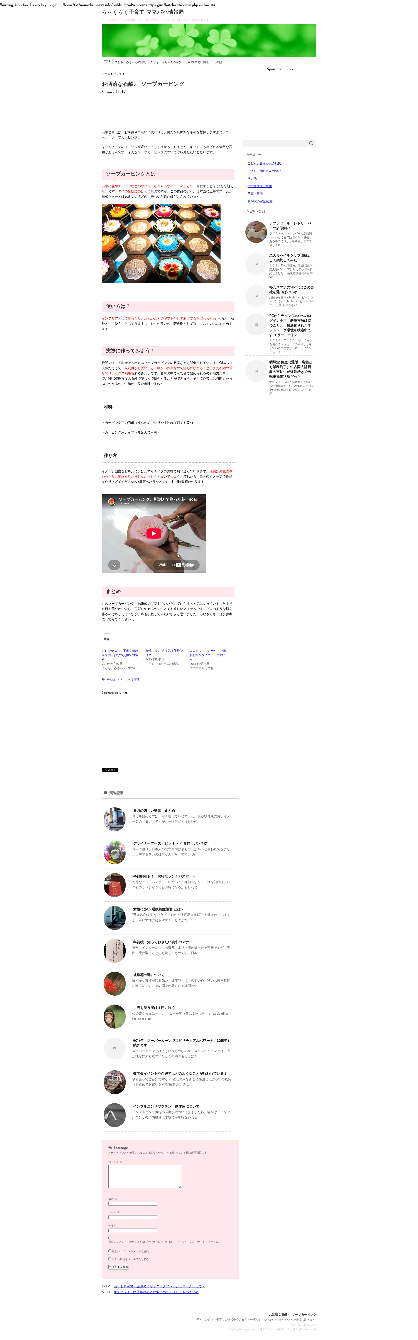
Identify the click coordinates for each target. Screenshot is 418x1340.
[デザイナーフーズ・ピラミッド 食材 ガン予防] (115, 862)
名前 (112, 1199)
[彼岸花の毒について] (115, 994)
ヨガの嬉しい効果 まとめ (154, 811)
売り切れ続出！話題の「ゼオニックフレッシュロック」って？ (159, 1286)
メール (114, 1212)
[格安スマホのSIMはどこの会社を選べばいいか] (256, 305)
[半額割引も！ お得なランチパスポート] (115, 895)
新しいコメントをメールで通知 (130, 1251)
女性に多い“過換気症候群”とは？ (158, 909)
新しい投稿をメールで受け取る (130, 1259)
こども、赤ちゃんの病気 (130, 62)
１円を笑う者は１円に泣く (154, 1008)
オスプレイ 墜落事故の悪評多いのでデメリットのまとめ (156, 1292)
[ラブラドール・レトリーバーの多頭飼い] (256, 241)
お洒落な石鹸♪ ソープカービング (292, 1314)
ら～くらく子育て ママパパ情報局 (143, 12)
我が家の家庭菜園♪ (260, 201)
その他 (217, 62)
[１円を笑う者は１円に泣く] (115, 1027)
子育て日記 (255, 194)
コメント (115, 1162)
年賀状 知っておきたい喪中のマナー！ (164, 942)
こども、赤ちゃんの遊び (166, 62)
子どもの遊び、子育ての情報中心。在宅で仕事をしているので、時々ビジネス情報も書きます (255, 1319)
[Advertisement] (168, 110)
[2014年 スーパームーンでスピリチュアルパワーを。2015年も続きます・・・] (115, 1057)
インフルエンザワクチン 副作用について (166, 1106)
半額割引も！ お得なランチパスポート (164, 876)
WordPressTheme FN (303, 1325)
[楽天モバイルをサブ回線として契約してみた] (256, 273)
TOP (107, 61)
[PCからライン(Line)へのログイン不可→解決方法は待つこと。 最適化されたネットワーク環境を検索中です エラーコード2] (256, 333)
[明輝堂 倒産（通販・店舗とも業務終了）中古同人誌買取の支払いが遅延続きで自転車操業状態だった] (256, 380)
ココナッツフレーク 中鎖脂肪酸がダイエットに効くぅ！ (207, 655)
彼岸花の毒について (149, 975)
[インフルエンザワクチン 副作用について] (115, 1125)
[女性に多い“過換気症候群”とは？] (115, 928)
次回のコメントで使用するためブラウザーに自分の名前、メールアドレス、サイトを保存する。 (164, 1242)
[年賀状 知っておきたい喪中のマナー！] (115, 961)
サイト (112, 1226)
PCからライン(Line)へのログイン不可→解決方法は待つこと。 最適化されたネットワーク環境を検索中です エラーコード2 (290, 325)
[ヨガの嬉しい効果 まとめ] (115, 829)
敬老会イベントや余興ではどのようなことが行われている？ (180, 1074)
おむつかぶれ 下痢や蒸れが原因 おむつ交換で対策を (120, 655)
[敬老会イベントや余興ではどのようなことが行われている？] (115, 1092)
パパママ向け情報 (197, 62)
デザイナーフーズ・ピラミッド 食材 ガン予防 (170, 843)
